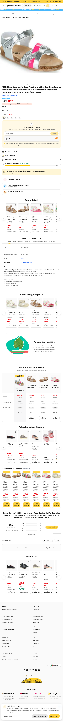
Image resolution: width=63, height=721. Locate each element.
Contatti (4, 656)
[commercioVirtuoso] (14, 5)
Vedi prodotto (31, 418)
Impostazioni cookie (21, 712)
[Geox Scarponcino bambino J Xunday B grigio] (23, 565)
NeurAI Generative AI (38, 619)
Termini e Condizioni (7, 650)
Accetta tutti (54, 716)
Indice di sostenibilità (38, 616)
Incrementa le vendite (7, 616)
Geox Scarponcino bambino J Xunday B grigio (23, 573)
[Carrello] (59, 5)
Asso (33, 443)
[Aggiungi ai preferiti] (15, 205)
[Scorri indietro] (4, 218)
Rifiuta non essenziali (39, 716)
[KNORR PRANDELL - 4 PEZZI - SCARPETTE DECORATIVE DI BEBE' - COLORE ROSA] (48, 436)
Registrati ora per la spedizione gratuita (31, 1)
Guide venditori (6, 626)
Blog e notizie (36, 626)
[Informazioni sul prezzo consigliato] (15, 104)
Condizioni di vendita (7, 622)
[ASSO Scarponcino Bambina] (36, 436)
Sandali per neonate (26, 262)
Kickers (34, 216)
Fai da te (35, 659)
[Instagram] (30, 670)
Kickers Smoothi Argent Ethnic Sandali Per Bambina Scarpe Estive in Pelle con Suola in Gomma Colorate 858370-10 (23, 313)
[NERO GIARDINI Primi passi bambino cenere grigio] (23, 436)
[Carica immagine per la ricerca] (44, 5)
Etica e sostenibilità (37, 613)
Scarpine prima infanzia (46, 14)
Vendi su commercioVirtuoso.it (9, 609)
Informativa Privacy (7, 653)
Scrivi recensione (52, 527)
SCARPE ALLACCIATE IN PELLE (11, 444)
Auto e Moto (36, 650)
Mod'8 (8, 216)
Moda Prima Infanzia (32, 14)
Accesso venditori (6, 613)
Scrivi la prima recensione (9, 95)
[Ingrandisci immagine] (31, 51)
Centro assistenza (6, 640)
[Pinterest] (36, 670)
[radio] (3, 117)
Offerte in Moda (47, 10)
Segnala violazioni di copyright (10, 659)
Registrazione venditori (7, 619)
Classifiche (35, 643)
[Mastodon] (24, 670)
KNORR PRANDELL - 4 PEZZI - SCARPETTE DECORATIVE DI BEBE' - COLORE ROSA (48, 444)
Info (9, 241)
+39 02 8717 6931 (56, 1)
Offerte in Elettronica (22, 10)
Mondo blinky (36, 622)
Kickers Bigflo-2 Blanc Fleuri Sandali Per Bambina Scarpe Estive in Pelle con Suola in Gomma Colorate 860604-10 (48, 218)
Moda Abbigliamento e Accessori (16, 14)
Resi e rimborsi (5, 643)
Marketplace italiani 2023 (8, 629)
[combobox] (37, 5)
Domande (52, 241)
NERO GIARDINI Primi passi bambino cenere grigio (23, 444)
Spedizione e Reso (18, 241)
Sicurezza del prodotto (40, 241)
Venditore (28, 241)
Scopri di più (36, 609)
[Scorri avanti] (59, 218)
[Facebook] (27, 670)
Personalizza (8, 716)
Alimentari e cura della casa (40, 646)
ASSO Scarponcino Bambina (35, 445)
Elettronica (35, 656)
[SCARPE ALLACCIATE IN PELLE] (11, 436)
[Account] (52, 5)
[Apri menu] (3, 5)
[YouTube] (39, 670)
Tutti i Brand (36, 640)
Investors (35, 632)
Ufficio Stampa (36, 629)
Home (3, 14)
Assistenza (48, 1)
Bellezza (35, 653)
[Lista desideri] (55, 5)
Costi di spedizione (6, 646)
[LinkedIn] (33, 670)
